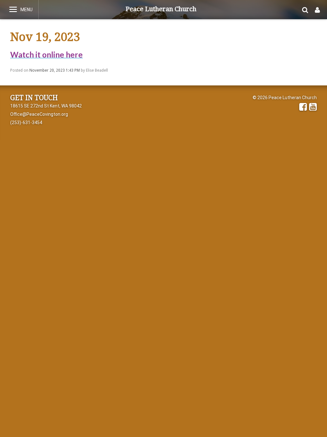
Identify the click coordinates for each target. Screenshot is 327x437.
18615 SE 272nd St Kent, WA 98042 (46, 105)
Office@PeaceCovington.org (39, 114)
